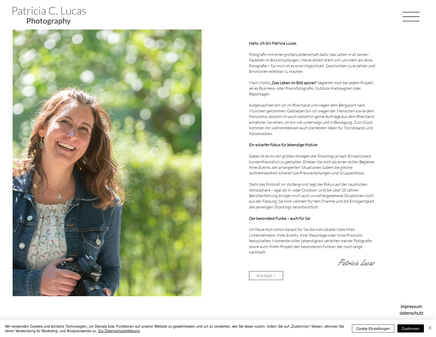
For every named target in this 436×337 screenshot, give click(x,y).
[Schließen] (430, 328)
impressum (411, 306)
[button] (411, 16)
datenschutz (411, 313)
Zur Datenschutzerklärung (119, 330)
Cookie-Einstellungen (373, 328)
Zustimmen (411, 328)
